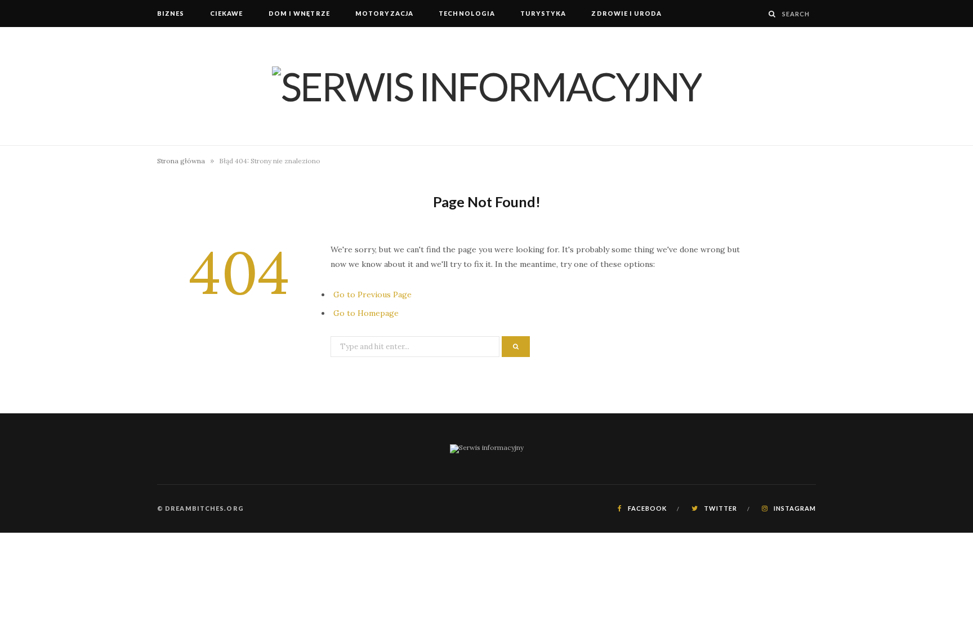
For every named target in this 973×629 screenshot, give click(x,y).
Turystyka (543, 13)
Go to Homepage (366, 313)
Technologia (467, 13)
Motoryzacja (384, 13)
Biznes (171, 13)
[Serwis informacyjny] (487, 86)
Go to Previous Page (372, 294)
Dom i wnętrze (299, 13)
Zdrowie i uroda (626, 13)
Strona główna (181, 161)
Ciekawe (226, 13)
